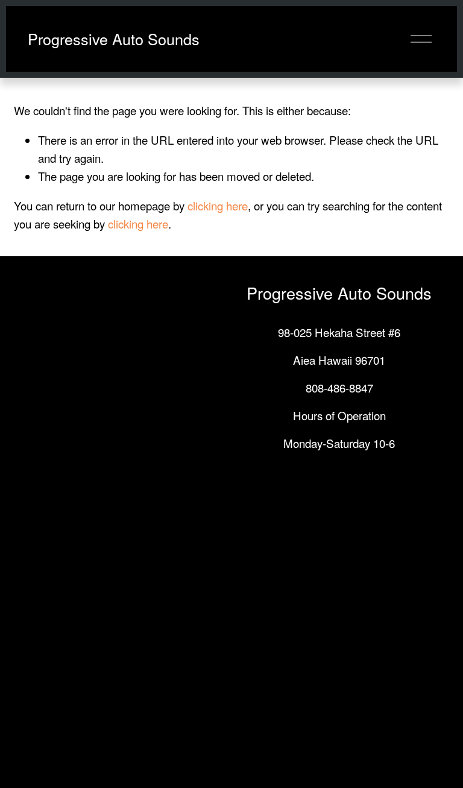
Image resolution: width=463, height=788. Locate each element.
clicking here (217, 205)
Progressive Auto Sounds (114, 38)
